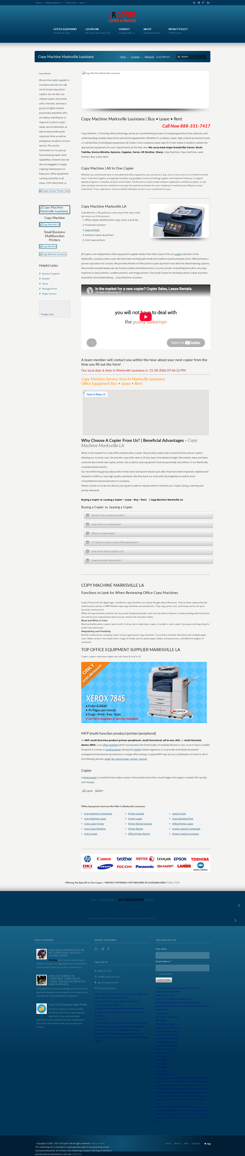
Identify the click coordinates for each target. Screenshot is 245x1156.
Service (39, 2)
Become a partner (107, 988)
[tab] (148, 515)
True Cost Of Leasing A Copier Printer (68, 1005)
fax (113, 759)
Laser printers (92, 230)
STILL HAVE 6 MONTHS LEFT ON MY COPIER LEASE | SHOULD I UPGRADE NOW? (66, 953)
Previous (95, 1143)
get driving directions (108, 982)
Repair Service (49, 293)
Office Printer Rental (139, 833)
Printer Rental (135, 828)
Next (102, 1143)
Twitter (198, 2)
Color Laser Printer (94, 823)
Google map (47, 314)
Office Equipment (53, 2)
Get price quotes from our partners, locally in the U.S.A (122, 918)
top (209, 1143)
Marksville (149, 56)
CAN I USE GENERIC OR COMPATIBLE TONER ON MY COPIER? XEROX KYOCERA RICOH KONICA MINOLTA (67, 980)
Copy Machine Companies (98, 813)
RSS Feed (77, 1154)
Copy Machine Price (182, 818)
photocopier (122, 759)
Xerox (45, 283)
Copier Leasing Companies (186, 828)
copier (177, 254)
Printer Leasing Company (185, 833)
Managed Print (49, 288)
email (107, 759)
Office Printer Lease (182, 823)
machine (113, 744)
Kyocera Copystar (51, 273)
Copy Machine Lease (95, 818)
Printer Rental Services (140, 823)
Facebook (202, 2)
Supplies (196, 1143)
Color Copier (90, 833)
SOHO (137, 749)
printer (133, 759)
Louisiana (135, 56)
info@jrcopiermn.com (108, 976)
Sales (186, 1143)
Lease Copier (179, 813)
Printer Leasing (136, 813)
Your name (161, 948)
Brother (46, 278)
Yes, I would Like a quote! (122, 900)
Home (81, 2)
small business (113, 749)
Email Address (163, 961)
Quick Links (71, 2)
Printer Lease (135, 818)
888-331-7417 (105, 970)
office (105, 744)
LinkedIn (207, 2)
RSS (193, 2)
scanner (142, 759)
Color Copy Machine (95, 828)
